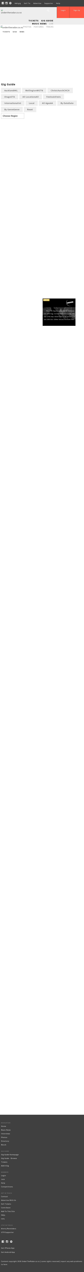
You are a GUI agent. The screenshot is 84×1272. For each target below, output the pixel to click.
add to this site (8, 1211)
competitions (7, 1187)
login (3, 1175)
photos (4, 1137)
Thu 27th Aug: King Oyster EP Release (60, 311)
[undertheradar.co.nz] (12, 12)
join (3, 1179)
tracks (49, 26)
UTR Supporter (7, 1232)
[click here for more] (42, 52)
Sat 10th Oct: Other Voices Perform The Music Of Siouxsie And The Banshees (60, 319)
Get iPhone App (7, 1248)
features (38, 26)
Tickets (34, 20)
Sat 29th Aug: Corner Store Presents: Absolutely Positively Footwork (60, 314)
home (3, 1126)
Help (58, 3)
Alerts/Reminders (8, 1228)
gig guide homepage (10, 1154)
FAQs (3, 1215)
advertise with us (8, 1200)
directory (5, 1141)
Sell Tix (27, 3)
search (50, 12)
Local (31, 103)
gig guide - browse (9, 1158)
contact (4, 1196)
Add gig (18, 3)
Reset (30, 109)
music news (6, 1130)
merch (3, 1145)
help (3, 1183)
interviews (5, 1134)
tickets (4, 1162)
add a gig (5, 1166)
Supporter (48, 3)
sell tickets (6, 1204)
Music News (39, 23)
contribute (5, 1208)
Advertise (37, 3)
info (3, 1219)
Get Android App (8, 1252)
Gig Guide (47, 20)
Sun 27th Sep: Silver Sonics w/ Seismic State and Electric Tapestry (60, 317)
